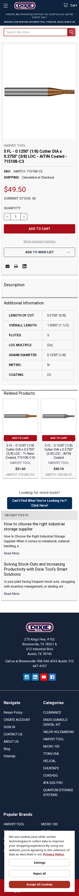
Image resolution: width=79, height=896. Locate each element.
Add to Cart (20, 438)
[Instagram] (26, 677)
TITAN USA (51, 754)
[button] (39, 252)
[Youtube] (43, 677)
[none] (39, 92)
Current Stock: (20, 198)
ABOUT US (11, 742)
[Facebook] (52, 677)
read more (11, 553)
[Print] (16, 266)
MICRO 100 (51, 746)
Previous (5, 439)
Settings (39, 862)
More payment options (39, 241)
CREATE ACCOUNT (17, 720)
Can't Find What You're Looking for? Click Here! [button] (39, 503)
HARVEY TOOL (53, 739)
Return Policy (13, 712)
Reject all (39, 873)
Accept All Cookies (39, 884)
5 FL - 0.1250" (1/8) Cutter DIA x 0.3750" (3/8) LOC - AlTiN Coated (58, 452)
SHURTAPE (51, 768)
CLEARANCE (52, 712)
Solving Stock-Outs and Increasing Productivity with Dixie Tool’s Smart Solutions (35, 569)
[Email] (7, 266)
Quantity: (12, 208)
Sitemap (9, 756)
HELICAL (49, 761)
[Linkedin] (24, 266)
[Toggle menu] (5, 5)
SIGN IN (9, 727)
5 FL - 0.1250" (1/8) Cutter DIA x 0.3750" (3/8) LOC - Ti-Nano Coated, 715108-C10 (20, 452)
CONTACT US (13, 734)
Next (74, 439)
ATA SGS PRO (53, 783)
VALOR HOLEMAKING (58, 732)
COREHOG (50, 775)
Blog (7, 749)
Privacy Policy (53, 854)
